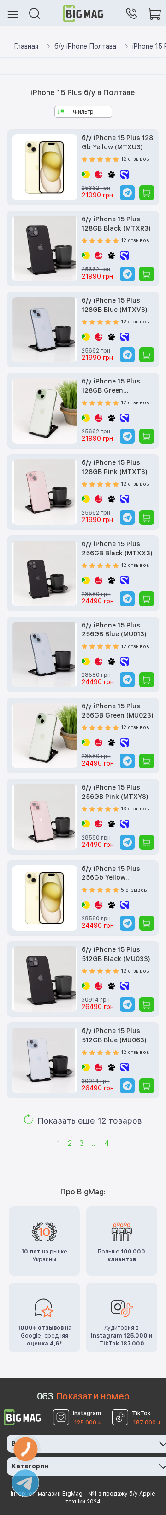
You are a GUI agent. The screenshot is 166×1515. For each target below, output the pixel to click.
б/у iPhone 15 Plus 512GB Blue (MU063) (114, 1035)
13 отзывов (135, 809)
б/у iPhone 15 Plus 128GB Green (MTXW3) (111, 386)
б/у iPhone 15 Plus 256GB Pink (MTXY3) (115, 792)
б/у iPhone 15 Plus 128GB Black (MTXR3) (116, 223)
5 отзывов (134, 890)
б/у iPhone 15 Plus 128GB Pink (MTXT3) (115, 467)
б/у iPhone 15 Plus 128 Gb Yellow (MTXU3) (117, 142)
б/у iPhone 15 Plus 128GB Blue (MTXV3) (115, 305)
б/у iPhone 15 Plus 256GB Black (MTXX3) (117, 548)
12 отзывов (135, 159)
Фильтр (83, 112)
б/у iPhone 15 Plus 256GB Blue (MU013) (114, 629)
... (94, 1143)
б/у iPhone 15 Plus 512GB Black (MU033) (116, 954)
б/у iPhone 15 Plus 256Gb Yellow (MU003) (111, 874)
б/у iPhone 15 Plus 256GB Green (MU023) (118, 710)
